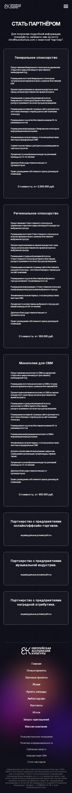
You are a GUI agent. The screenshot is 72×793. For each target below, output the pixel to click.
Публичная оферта (36, 749)
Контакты (36, 705)
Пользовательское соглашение (36, 737)
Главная (36, 664)
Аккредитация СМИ (36, 756)
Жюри (36, 684)
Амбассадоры (36, 699)
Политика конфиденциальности (36, 743)
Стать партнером (36, 762)
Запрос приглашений (36, 720)
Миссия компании (36, 727)
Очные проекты (36, 671)
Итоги (36, 712)
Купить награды (36, 692)
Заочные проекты (36, 678)
